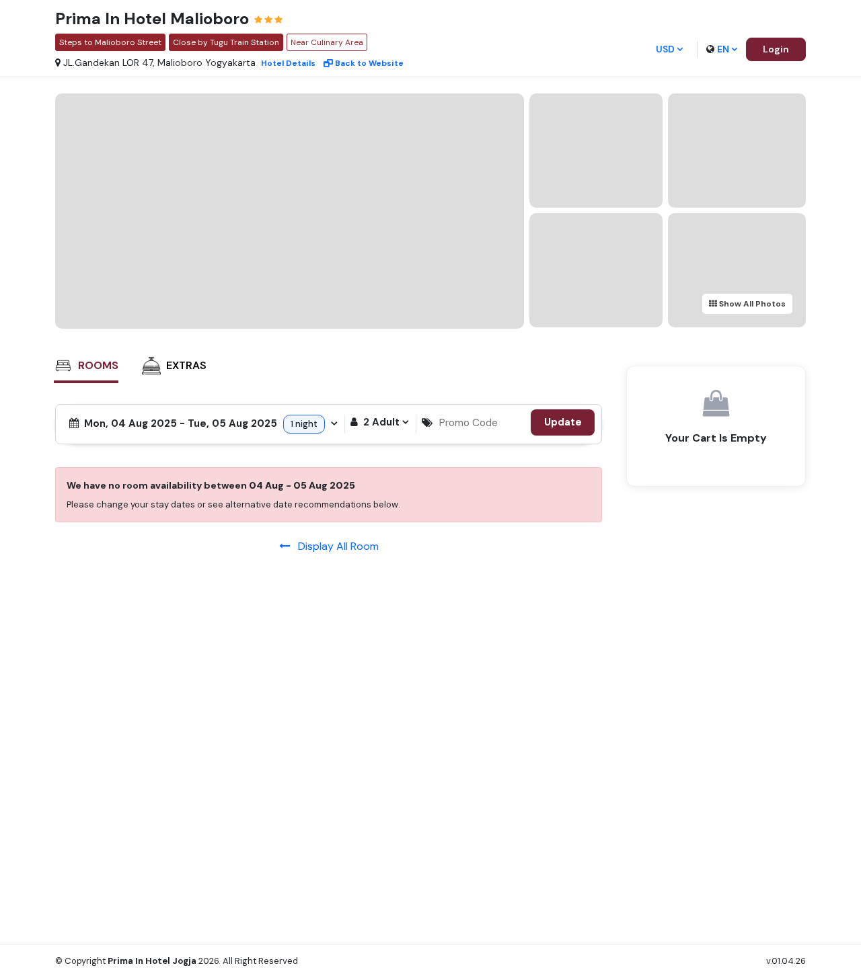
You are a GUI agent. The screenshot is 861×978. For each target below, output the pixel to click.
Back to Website (369, 63)
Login (776, 49)
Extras (186, 365)
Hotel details (288, 63)
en (723, 49)
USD (665, 49)
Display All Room (334, 546)
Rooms (98, 365)
